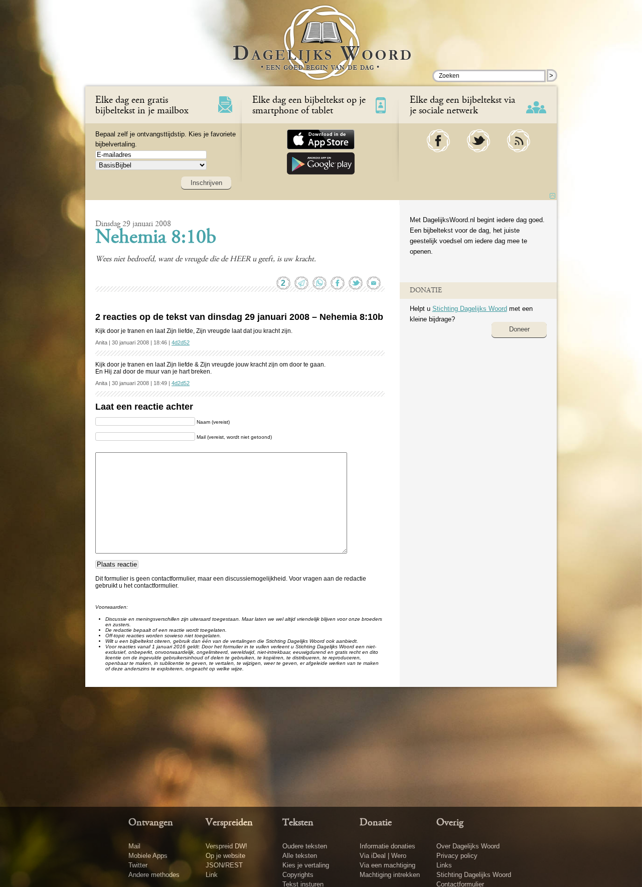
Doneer (519, 329)
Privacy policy (456, 855)
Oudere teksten (304, 846)
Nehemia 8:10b (155, 238)
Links (444, 865)
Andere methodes (154, 874)
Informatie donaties (387, 846)
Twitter (137, 865)
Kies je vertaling (305, 865)
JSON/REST (224, 865)
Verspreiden (229, 823)
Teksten (297, 823)
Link (212, 874)
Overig (449, 823)
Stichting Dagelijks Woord (469, 308)
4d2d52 (181, 342)
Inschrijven (206, 183)
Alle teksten (299, 855)
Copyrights (297, 874)
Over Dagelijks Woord (468, 846)
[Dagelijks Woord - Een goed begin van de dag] (321, 50)
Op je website (225, 855)
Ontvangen (150, 823)
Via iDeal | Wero (383, 855)
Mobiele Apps (148, 855)
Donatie (376, 823)
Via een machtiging (387, 865)
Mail (134, 846)
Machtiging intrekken (390, 874)
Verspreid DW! (226, 846)
